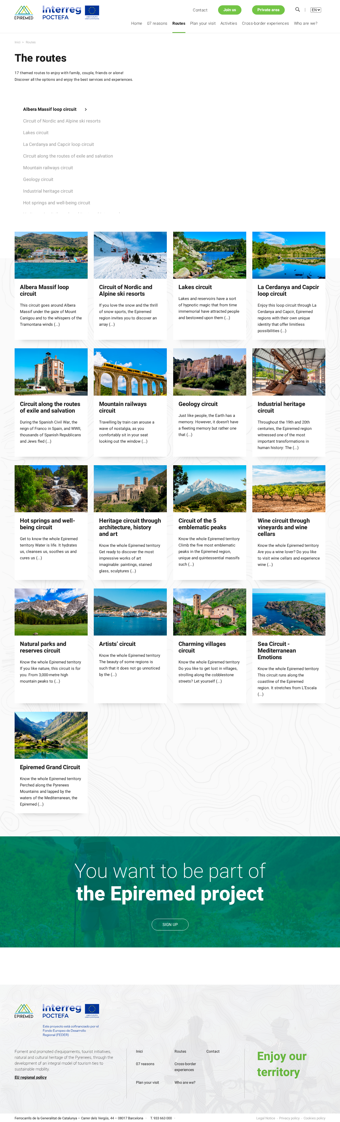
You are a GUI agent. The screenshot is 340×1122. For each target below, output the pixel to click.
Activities (228, 23)
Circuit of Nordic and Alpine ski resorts (62, 121)
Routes (178, 23)
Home (136, 23)
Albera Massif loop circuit (49, 109)
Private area (268, 10)
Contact (200, 10)
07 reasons (157, 23)
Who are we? (305, 23)
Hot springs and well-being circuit (56, 203)
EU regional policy (31, 1077)
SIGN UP (170, 925)
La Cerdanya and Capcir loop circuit (58, 144)
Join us (229, 10)
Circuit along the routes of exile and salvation (68, 156)
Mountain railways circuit (48, 167)
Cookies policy (314, 1118)
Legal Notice (265, 1118)
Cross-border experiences (265, 23)
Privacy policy (289, 1118)
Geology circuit (38, 179)
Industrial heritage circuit (48, 191)
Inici (17, 42)
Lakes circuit (36, 132)
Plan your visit (203, 23)
